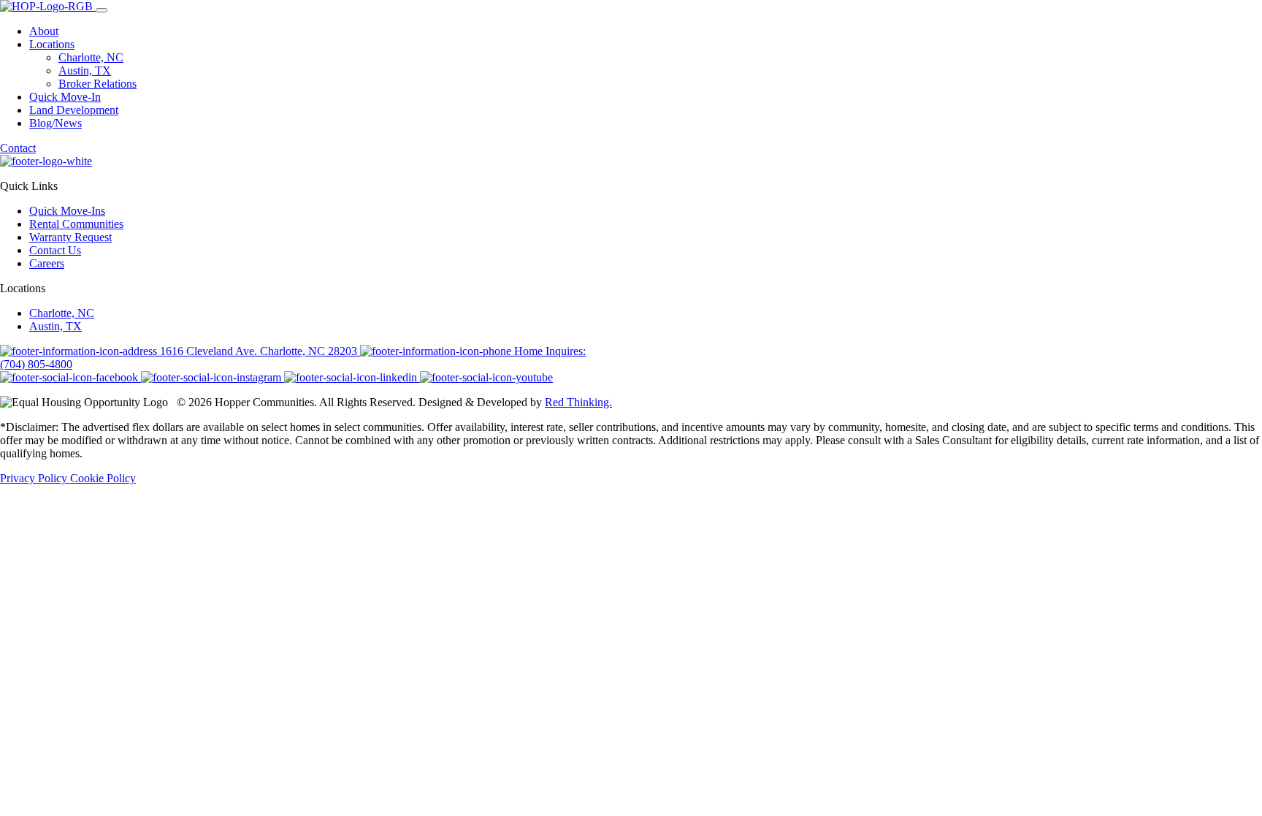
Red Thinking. (578, 402)
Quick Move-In (65, 97)
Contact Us (55, 250)
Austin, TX (84, 70)
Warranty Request (70, 237)
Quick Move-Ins (67, 211)
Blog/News (55, 123)
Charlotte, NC (90, 57)
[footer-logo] (46, 161)
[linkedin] (352, 377)
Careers (46, 263)
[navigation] (631, 90)
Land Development (73, 110)
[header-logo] (48, 6)
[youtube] (486, 377)
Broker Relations (97, 83)
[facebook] (70, 377)
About (43, 31)
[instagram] (212, 377)
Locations (51, 44)
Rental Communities (76, 224)
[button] (101, 10)
